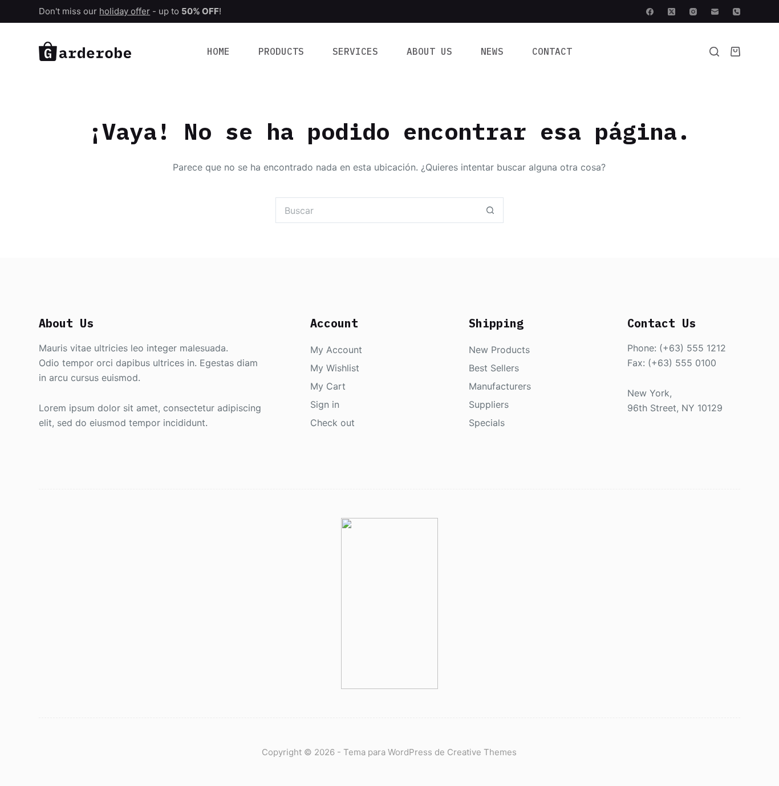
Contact (552, 51)
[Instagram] (693, 11)
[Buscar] (714, 51)
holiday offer (124, 11)
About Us (429, 51)
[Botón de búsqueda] (491, 210)
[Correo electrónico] (715, 11)
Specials (487, 422)
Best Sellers (494, 368)
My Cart (328, 386)
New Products (499, 349)
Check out (332, 422)
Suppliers (489, 404)
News (492, 51)
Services (355, 51)
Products (281, 51)
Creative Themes (482, 752)
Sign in (324, 404)
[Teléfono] (736, 11)
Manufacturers (500, 386)
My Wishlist (334, 368)
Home (218, 51)
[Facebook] (650, 11)
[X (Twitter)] (671, 11)
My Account (336, 349)
